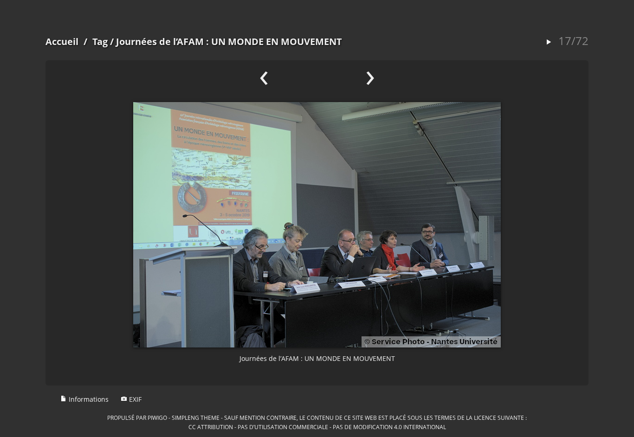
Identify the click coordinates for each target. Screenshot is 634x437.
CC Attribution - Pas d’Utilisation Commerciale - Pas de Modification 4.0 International (317, 427)
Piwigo (157, 417)
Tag (100, 41)
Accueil (61, 41)
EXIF (134, 399)
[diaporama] (548, 42)
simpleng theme (196, 417)
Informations (88, 399)
